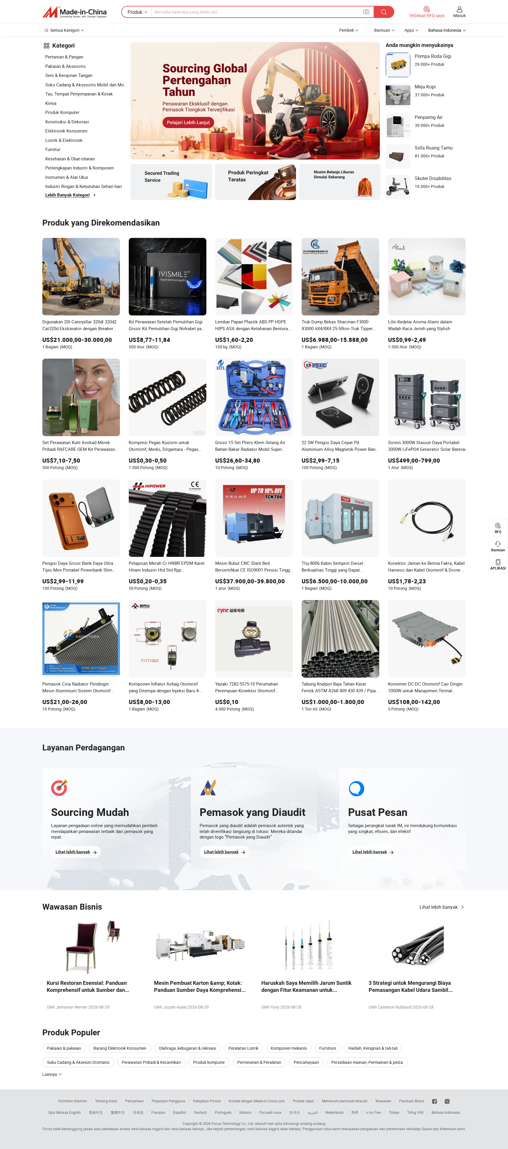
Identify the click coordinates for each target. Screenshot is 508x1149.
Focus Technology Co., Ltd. (233, 1123)
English (75, 1112)
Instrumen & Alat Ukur (66, 177)
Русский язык (270, 1112)
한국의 (294, 1112)
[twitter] (447, 1100)
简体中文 (96, 1112)
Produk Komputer (62, 112)
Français (158, 1112)
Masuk (459, 15)
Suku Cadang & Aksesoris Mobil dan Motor (86, 85)
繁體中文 (118, 1112)
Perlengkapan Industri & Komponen (79, 168)
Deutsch (200, 1112)
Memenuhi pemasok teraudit (344, 1100)
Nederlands (334, 1112)
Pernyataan (134, 1100)
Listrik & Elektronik (64, 140)
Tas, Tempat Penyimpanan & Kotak (79, 94)
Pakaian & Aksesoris (65, 66)
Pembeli (346, 30)
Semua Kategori (64, 30)
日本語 (138, 1112)
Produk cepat (303, 1100)
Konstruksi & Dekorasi (67, 122)
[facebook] (434, 1100)
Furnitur (52, 149)
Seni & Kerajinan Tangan (68, 75)
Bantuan (382, 30)
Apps (409, 30)
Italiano (245, 1112)
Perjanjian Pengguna (168, 1100)
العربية (312, 1112)
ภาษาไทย (373, 1112)
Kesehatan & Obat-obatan (70, 159)
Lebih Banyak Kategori (67, 195)
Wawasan (383, 1100)
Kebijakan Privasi (207, 1100)
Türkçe (394, 1112)
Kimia (50, 103)
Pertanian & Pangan (64, 57)
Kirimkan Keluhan (73, 1100)
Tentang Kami (106, 1100)
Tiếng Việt (415, 1112)
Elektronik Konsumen (66, 131)
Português (223, 1112)
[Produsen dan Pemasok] (74, 12)
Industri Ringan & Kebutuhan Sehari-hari (83, 186)
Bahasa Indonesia (446, 1112)
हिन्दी (355, 1112)
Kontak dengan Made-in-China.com (257, 1100)
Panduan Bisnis (411, 1100)
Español (179, 1112)
